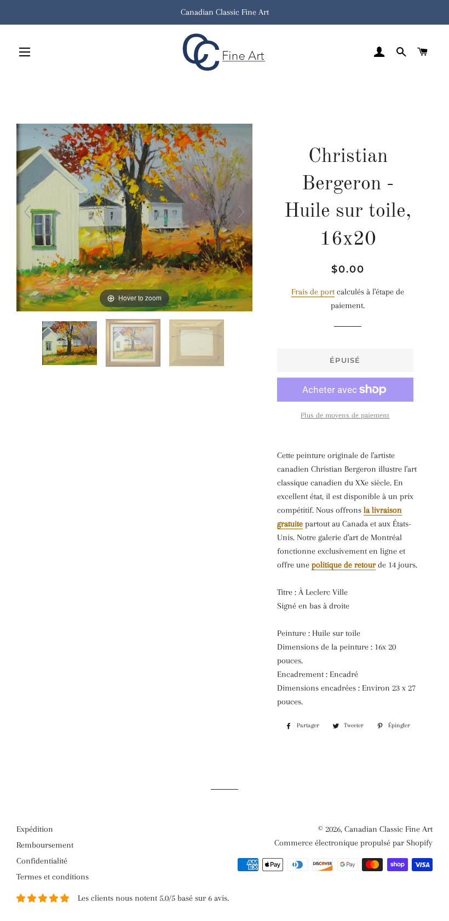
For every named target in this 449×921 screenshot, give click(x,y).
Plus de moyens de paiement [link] (345, 415)
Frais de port (313, 292)
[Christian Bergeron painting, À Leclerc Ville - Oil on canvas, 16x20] (70, 343)
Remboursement (44, 845)
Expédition (34, 829)
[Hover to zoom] (134, 217)
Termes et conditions (52, 877)
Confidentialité (41, 861)
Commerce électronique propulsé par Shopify (353, 843)
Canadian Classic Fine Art (388, 829)
